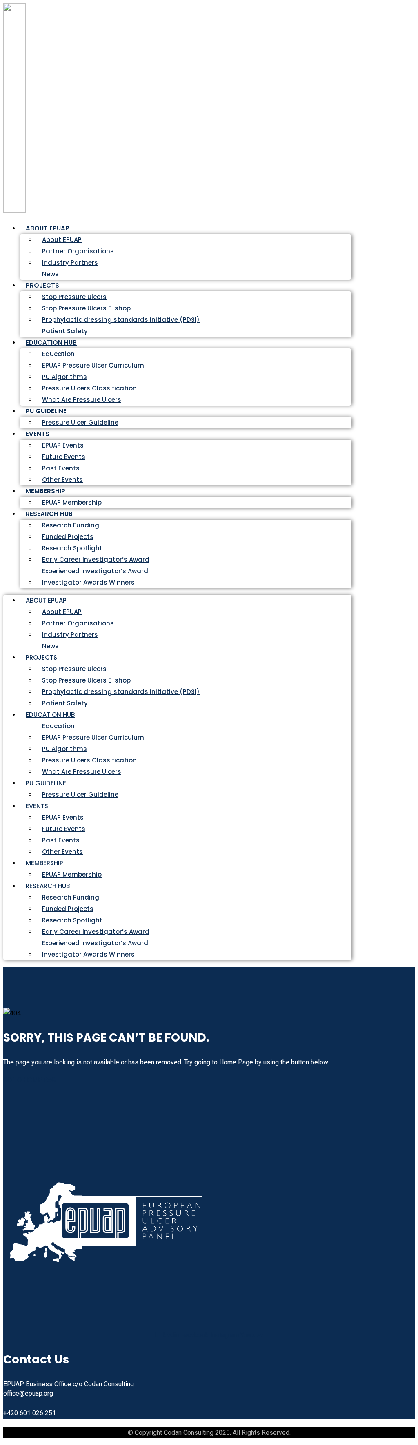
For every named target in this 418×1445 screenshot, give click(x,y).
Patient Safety (65, 703)
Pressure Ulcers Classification (89, 388)
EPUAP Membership (72, 874)
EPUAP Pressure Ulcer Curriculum (93, 365)
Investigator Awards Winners (88, 582)
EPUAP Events (63, 445)
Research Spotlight (72, 548)
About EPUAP (62, 239)
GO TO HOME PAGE (31, 1080)
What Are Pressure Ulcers (81, 399)
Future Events (63, 456)
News (50, 646)
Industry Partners (70, 262)
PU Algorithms (64, 376)
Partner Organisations (78, 251)
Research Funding (70, 525)
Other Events (62, 851)
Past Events (61, 468)
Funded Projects (67, 536)
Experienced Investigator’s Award (95, 571)
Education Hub (51, 342)
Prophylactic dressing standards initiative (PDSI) (121, 319)
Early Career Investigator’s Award (95, 559)
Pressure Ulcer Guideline (80, 422)
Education (58, 354)
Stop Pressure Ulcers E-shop (86, 308)
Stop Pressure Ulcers (74, 297)
